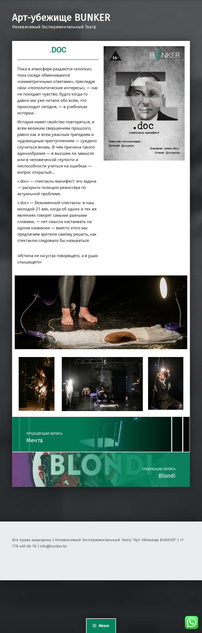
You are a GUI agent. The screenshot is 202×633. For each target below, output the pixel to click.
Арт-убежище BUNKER (61, 17)
